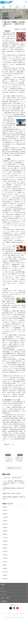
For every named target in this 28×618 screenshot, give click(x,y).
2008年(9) (5, 568)
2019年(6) (5, 531)
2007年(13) (5, 571)
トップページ (4, 613)
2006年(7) (5, 575)
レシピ (10, 7)
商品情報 (3, 7)
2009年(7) (5, 565)
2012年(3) (5, 554)
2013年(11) (5, 551)
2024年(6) (5, 513)
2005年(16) (5, 578)
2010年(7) (5, 561)
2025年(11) (5, 510)
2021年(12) (5, 524)
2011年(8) (5, 558)
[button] (14, 584)
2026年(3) (5, 507)
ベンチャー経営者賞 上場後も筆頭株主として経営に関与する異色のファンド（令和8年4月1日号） (13, 483)
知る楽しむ (17, 7)
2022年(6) (5, 520)
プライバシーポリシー (11, 613)
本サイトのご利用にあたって (21, 613)
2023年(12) (5, 517)
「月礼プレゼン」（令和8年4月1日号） (12, 477)
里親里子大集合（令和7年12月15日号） (12, 493)
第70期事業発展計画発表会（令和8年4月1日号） (13, 489)
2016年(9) (5, 541)
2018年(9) (5, 534)
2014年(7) (5, 548)
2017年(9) (5, 537)
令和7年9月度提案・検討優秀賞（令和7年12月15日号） (14, 497)
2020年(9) (5, 527)
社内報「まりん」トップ (13, 468)
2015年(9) (5, 544)
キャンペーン (24, 7)
